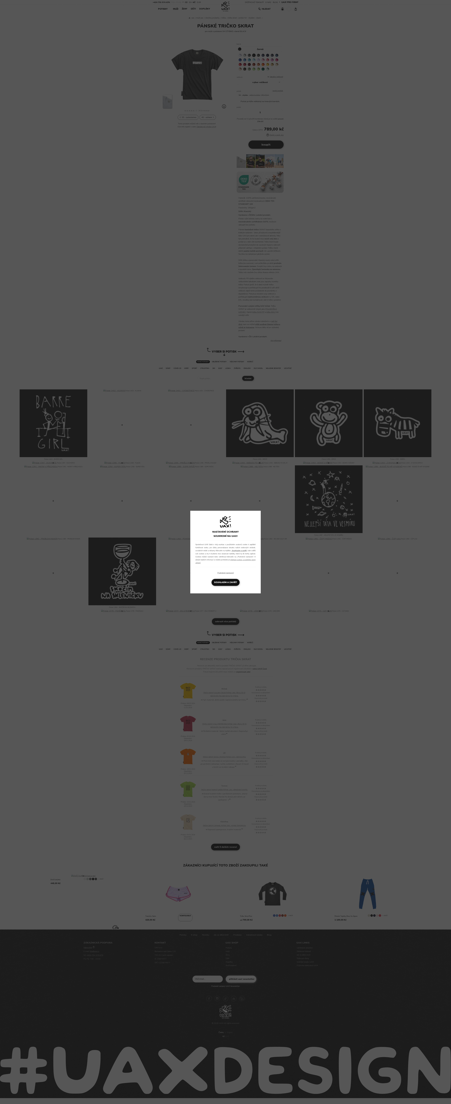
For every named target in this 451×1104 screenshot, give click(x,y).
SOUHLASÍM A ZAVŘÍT (225, 582)
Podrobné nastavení (225, 573)
